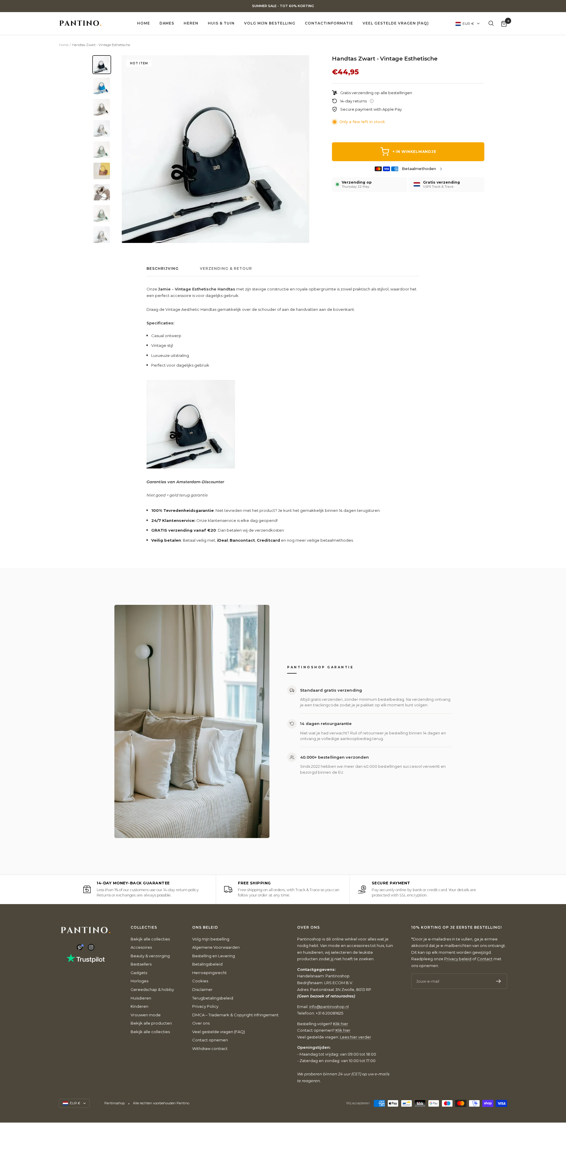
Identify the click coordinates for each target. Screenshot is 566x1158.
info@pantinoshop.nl (329, 1006)
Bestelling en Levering (213, 955)
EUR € (468, 23)
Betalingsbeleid (207, 964)
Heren (191, 23)
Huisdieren (141, 998)
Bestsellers (141, 964)
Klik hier (340, 1023)
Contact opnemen (210, 1040)
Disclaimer (202, 989)
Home (143, 23)
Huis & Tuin (221, 23)
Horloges (139, 981)
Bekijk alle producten (151, 1023)
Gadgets (139, 972)
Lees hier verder (355, 1037)
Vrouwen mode (146, 1014)
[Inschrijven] (498, 981)
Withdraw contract (210, 1048)
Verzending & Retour (226, 269)
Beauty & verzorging (150, 955)
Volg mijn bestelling (269, 23)
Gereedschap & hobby (152, 989)
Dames (167, 23)
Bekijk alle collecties (150, 939)
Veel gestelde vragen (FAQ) (396, 23)
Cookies (200, 981)
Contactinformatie (329, 23)
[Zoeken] (491, 23)
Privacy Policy (205, 1006)
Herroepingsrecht (209, 972)
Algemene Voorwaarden (216, 947)
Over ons (201, 1023)
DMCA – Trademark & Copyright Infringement (235, 1014)
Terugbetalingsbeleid (212, 998)
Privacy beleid (457, 958)
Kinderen (139, 1006)
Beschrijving (163, 269)
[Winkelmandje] (504, 23)
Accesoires (141, 947)
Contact (485, 958)
